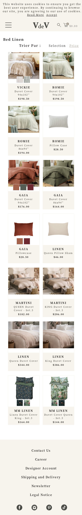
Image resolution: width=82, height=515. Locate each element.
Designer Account (41, 468)
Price (74, 45)
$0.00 (73, 26)
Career (41, 459)
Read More (35, 14)
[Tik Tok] (64, 509)
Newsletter (41, 486)
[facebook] (20, 509)
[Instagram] (35, 509)
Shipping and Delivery (41, 477)
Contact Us (41, 450)
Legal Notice (41, 495)
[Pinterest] (49, 509)
